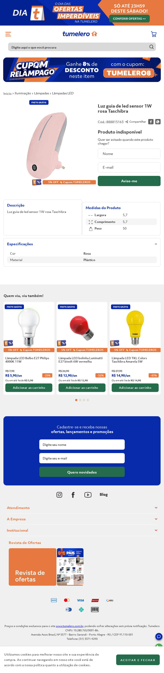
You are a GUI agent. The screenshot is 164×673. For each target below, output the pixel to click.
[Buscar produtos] (152, 47)
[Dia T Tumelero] (82, 13)
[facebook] (151, 121)
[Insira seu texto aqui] (59, 495)
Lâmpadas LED (63, 93)
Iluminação (23, 93)
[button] (159, 637)
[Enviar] (129, 181)
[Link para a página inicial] (7, 93)
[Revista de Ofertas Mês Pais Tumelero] (46, 584)
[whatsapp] (158, 121)
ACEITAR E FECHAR (137, 660)
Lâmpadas (41, 93)
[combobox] (82, 47)
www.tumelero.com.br (69, 626)
